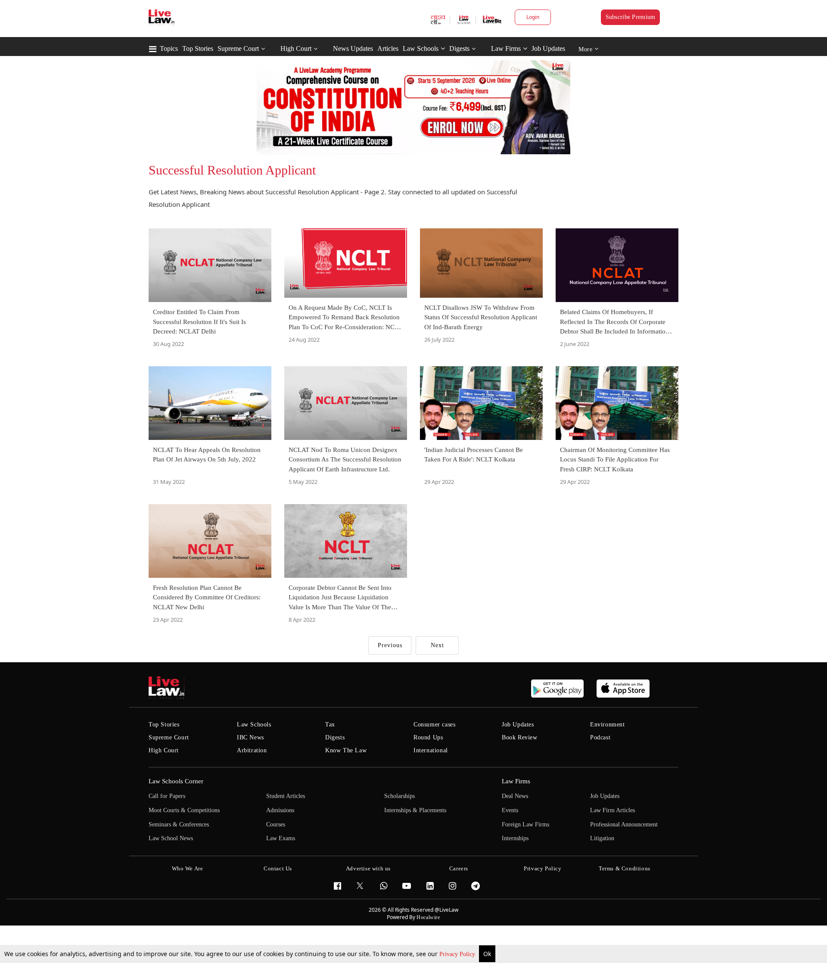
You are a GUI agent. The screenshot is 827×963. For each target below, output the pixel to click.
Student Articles (285, 796)
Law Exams (280, 838)
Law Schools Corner (176, 781)
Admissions (280, 810)
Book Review (520, 737)
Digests (459, 48)
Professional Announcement (624, 824)
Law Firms (506, 48)
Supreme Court (238, 48)
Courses (275, 824)
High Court (295, 48)
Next (437, 645)
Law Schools (420, 48)
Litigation (602, 838)
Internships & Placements (415, 810)
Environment (607, 724)
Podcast (600, 737)
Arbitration (252, 750)
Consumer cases (434, 724)
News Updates (353, 48)
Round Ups (428, 737)
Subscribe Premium (631, 17)
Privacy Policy (458, 954)
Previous (390, 645)
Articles (387, 48)
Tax (330, 724)
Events (510, 810)
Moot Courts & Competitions (184, 810)
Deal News (515, 796)
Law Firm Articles (612, 810)
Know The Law (346, 750)
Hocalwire (428, 917)
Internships (515, 838)
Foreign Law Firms (525, 824)
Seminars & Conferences (179, 824)
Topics (169, 48)
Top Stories (197, 48)
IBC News (250, 737)
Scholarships (399, 796)
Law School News (171, 838)
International (431, 750)
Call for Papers (167, 796)
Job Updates (548, 48)
